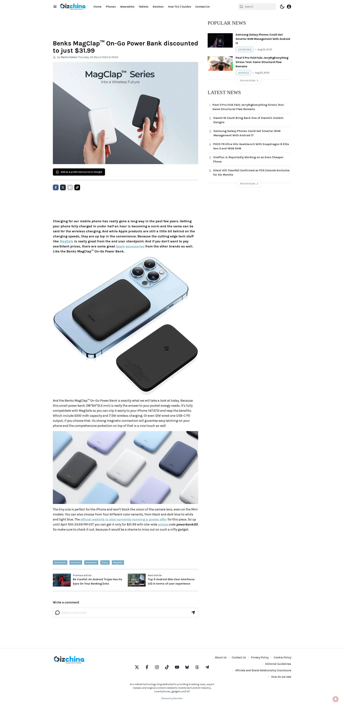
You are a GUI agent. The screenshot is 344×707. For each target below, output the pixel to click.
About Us (221, 657)
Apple (120, 246)
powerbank (91, 562)
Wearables (127, 6)
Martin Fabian (69, 57)
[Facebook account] (147, 667)
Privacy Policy (260, 657)
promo (163, 524)
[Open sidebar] (55, 6)
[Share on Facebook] (56, 187)
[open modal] (289, 6)
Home (97, 6)
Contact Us (202, 6)
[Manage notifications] (335, 699)
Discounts (76, 562)
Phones (111, 6)
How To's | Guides (179, 6)
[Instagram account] (157, 667)
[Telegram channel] (207, 667)
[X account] (137, 667)
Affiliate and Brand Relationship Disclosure (263, 670)
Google (243, 72)
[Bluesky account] (187, 667)
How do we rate (281, 676)
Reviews (158, 6)
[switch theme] (282, 6)
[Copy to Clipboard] (77, 187)
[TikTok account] (167, 667)
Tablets (143, 6)
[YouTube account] (177, 667)
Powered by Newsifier (172, 698)
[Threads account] (197, 667)
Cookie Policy (282, 657)
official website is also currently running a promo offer (123, 519)
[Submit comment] (193, 612)
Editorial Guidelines (278, 664)
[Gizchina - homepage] (72, 6)
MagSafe (66, 241)
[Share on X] (63, 187)
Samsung (245, 49)
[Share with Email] (70, 187)
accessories (135, 246)
